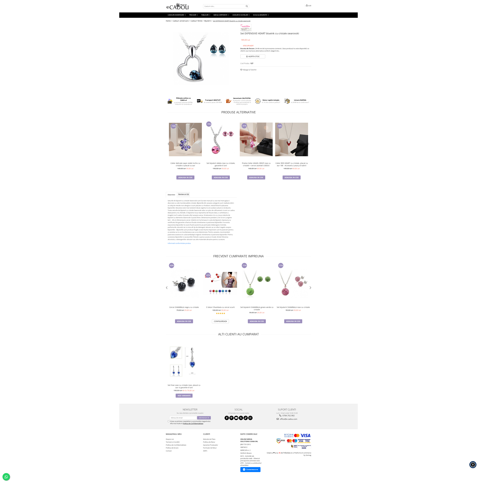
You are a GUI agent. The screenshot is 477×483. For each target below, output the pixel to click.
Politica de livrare (172, 448)
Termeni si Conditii (172, 442)
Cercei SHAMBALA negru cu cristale (184, 307)
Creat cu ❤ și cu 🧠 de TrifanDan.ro (280, 453)
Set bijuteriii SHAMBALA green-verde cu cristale (256, 308)
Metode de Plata (209, 439)
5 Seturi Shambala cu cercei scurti (220, 307)
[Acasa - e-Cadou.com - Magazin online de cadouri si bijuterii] (178, 6)
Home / (169, 21)
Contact (169, 451)
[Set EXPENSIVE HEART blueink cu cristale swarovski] (201, 59)
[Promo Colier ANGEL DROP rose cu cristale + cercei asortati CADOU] (256, 139)
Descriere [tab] (171, 195)
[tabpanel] (201, 59)
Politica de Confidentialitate (193, 423)
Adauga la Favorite (249, 69)
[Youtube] (236, 418)
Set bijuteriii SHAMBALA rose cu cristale (293, 307)
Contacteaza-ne (252, 469)
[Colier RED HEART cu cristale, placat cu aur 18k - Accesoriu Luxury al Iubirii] (291, 139)
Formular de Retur (210, 448)
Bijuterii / (208, 21)
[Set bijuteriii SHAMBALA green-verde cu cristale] (257, 283)
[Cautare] (247, 6)
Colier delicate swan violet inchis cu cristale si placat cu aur (185, 164)
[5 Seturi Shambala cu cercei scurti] (220, 283)
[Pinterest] (231, 418)
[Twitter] (241, 418)
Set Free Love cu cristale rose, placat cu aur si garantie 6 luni (184, 386)
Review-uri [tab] (183, 194)
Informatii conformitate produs (179, 243)
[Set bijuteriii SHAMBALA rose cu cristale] (293, 283)
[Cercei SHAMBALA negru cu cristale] (184, 283)
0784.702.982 (288, 415)
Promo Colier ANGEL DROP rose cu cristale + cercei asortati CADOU (256, 164)
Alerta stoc (254, 56)
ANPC (205, 451)
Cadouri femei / (197, 21)
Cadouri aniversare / (181, 21)
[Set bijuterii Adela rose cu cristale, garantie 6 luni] (220, 139)
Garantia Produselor (210, 445)
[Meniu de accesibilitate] (472, 464)
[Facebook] (227, 418)
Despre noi (170, 439)
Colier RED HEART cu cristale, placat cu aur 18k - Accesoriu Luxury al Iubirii (292, 164)
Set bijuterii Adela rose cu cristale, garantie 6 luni (221, 164)
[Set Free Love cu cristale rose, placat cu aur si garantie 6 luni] (184, 361)
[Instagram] (250, 418)
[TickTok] (245, 418)
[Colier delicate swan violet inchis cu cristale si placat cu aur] (185, 139)
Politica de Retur (209, 442)
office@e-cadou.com (288, 419)
